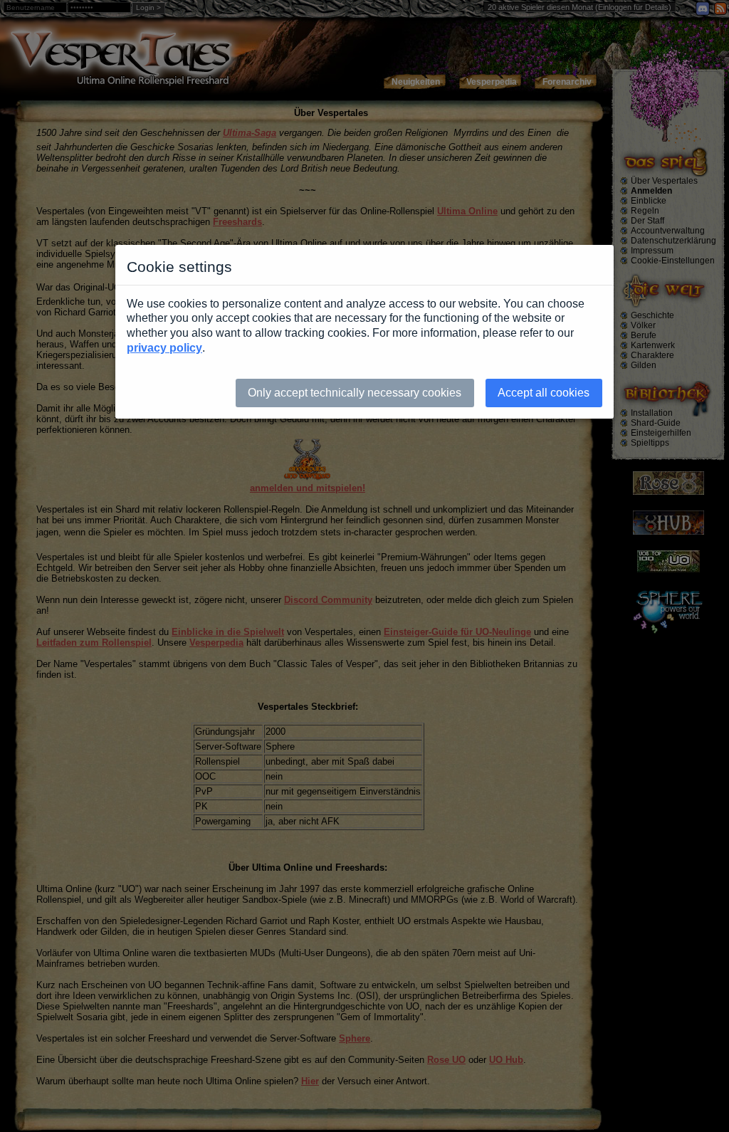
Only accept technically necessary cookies (354, 393)
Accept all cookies (543, 393)
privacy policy (164, 348)
